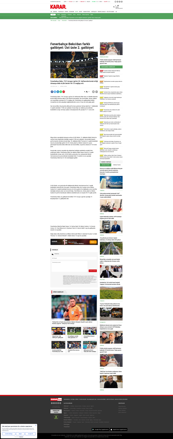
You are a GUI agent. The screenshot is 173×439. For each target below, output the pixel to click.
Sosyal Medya (84, 417)
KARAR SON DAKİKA (56, 411)
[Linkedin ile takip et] (58, 403)
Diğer (91, 14)
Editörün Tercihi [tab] (116, 165)
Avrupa (83, 408)
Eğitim (92, 406)
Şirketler (100, 410)
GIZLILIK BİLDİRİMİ (101, 399)
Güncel (55, 11)
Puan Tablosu (121, 410)
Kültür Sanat (110, 11)
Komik (87, 420)
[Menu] (116, 11)
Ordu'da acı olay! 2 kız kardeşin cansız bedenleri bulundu (72, 17)
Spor (76, 11)
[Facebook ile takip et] (119, 2)
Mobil (73, 417)
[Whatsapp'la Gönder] (60, 91)
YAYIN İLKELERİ (82, 399)
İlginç (91, 420)
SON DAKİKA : (54, 17)
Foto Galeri (67, 422)
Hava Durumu (122, 406)
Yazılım (90, 417)
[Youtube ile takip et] (115, 2)
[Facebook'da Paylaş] (52, 91)
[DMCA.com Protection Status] (56, 417)
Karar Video (86, 11)
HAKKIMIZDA (67, 399)
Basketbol (63, 14)
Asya (87, 408)
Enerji (86, 410)
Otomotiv (82, 410)
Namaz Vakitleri (122, 408)
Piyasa (73, 410)
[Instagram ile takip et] (60, 403)
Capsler (79, 422)
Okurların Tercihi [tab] (105, 165)
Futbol (58, 14)
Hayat (80, 11)
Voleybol (70, 14)
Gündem (76, 420)
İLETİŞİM (73, 399)
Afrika (90, 408)
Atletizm (79, 14)
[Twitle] (55, 91)
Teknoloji (67, 417)
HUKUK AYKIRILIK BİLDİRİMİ (121, 399)
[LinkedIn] (58, 91)
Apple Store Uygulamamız (120, 429)
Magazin (76, 415)
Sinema (83, 420)
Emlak (77, 410)
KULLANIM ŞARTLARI (91, 399)
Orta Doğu (73, 408)
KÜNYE (76, 399)
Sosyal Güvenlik (93, 410)
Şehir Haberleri (122, 412)
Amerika (78, 408)
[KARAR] (58, 6)
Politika (72, 406)
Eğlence (92, 415)
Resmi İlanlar (102, 11)
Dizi (80, 420)
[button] (84, 92)
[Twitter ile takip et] (122, 2)
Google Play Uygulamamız (102, 429)
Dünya (66, 11)
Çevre (88, 406)
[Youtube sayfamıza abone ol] (56, 403)
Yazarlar (61, 11)
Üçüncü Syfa (78, 406)
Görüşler (94, 11)
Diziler (71, 415)
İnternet (77, 417)
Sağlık (80, 415)
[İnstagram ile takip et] (117, 2)
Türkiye (84, 406)
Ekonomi (71, 11)
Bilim (94, 417)
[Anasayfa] (51, 11)
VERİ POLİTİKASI (110, 399)
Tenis (74, 14)
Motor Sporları (85, 14)
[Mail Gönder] (63, 91)
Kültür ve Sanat (94, 422)
